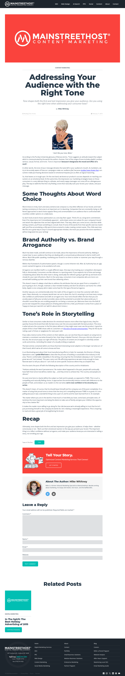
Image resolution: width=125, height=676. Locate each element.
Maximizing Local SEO (101, 662)
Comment (26, 514)
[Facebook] (104, 673)
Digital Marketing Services (43, 647)
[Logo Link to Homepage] (19, 4)
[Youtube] (119, 673)
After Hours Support (100, 658)
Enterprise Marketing (71, 662)
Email (25, 547)
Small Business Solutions (72, 655)
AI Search (76, 4)
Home (36, 643)
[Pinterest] (116, 673)
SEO (56, 4)
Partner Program (69, 666)
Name (25, 539)
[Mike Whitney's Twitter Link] (48, 494)
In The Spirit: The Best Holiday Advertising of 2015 (16, 622)
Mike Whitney (63, 109)
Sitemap (37, 673)
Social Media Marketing (42, 666)
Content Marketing (62, 68)
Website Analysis (99, 655)
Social (91, 4)
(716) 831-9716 (20, 659)
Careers (96, 647)
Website (25, 555)
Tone (39, 442)
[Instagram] (107, 673)
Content (99, 4)
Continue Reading (13, 630)
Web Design (65, 4)
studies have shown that (90, 170)
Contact (115, 4)
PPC (84, 4)
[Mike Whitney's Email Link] (54, 494)
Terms (31, 673)
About (107, 4)
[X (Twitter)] (110, 673)
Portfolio (67, 651)
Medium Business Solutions (73, 658)
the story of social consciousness (75, 329)
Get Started (53, 465)
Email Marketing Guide (101, 666)
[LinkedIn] (113, 673)
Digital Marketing (11, 614)
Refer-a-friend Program (101, 651)
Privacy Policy (24, 673)
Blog (95, 643)
